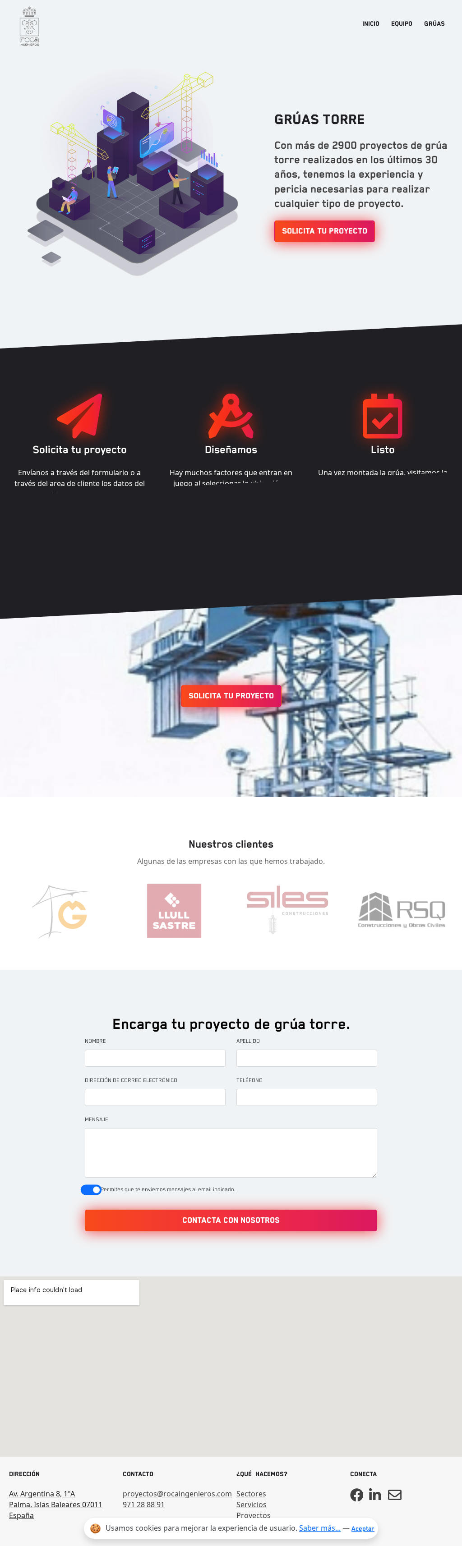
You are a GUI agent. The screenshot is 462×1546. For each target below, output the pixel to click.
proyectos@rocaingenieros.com (174, 1494)
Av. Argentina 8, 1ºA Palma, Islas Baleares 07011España (55, 1504)
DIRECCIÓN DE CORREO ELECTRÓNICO (131, 1080)
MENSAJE (96, 1119)
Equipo (401, 24)
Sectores (251, 1494)
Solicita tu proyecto (324, 231)
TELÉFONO (249, 1080)
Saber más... (320, 1528)
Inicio (370, 24)
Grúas (434, 24)
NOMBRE (95, 1041)
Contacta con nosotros (231, 1220)
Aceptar (362, 1528)
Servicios (251, 1504)
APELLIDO (248, 1041)
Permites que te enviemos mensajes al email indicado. (168, 1189)
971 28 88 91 (144, 1504)
